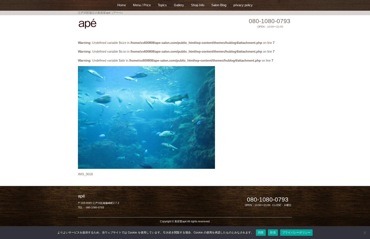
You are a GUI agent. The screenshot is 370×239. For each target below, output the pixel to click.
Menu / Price (142, 5)
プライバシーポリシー (296, 232)
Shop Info (197, 5)
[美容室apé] (87, 23)
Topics (162, 5)
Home (121, 5)
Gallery (179, 5)
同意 (261, 232)
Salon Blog (218, 5)
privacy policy (243, 5)
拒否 (273, 232)
